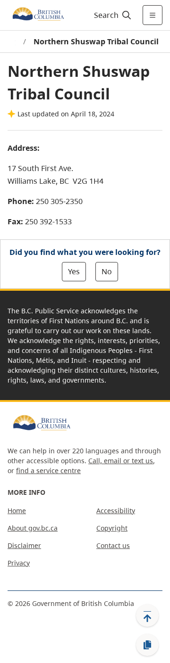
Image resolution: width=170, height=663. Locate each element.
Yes (74, 271)
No (107, 271)
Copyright (112, 528)
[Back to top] (147, 615)
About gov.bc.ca (33, 528)
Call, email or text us (120, 460)
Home (17, 510)
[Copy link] (147, 645)
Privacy (19, 562)
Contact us (113, 545)
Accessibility (115, 510)
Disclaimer (24, 545)
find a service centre (48, 470)
